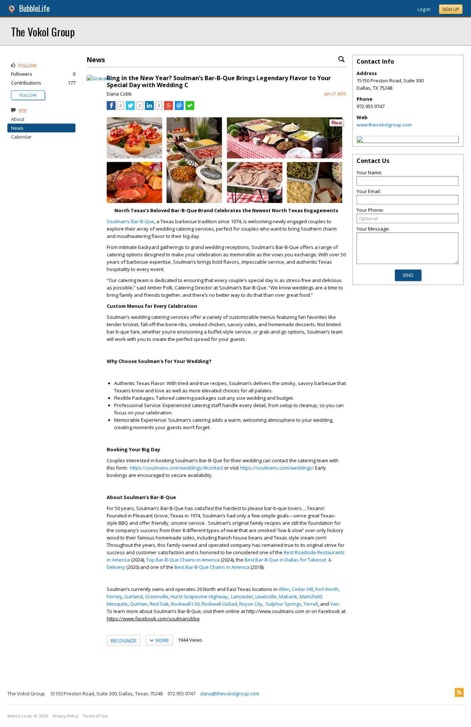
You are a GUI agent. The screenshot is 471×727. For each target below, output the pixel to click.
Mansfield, (311, 596)
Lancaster (242, 596)
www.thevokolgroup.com (384, 124)
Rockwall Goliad (219, 604)
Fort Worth (327, 589)
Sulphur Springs (283, 604)
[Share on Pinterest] (336, 125)
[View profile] (99, 78)
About (17, 119)
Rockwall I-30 (185, 604)
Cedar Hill (302, 589)
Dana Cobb (119, 93)
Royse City (250, 604)
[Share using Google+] (168, 108)
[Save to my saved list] (189, 108)
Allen (284, 589)
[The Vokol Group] (360, 140)
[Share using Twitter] (130, 108)
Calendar (21, 136)
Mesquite (117, 604)
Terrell (311, 604)
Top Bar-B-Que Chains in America (183, 559)
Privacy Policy (65, 716)
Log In (424, 9)
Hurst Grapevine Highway (199, 596)
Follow (28, 95)
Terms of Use (95, 716)
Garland (133, 596)
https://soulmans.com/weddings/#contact (176, 467)
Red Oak (159, 604)
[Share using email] (179, 108)
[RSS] (459, 692)
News (17, 128)
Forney (114, 596)
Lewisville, (266, 596)
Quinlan (139, 604)
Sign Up (450, 9)
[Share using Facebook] (111, 108)
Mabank (288, 596)
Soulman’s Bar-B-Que (130, 221)
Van (334, 604)
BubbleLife (34, 8)
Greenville (156, 596)
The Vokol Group (43, 31)
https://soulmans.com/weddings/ (277, 467)
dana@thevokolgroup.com (229, 693)
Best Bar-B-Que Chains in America (211, 567)
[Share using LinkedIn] (149, 108)
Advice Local (19, 716)
